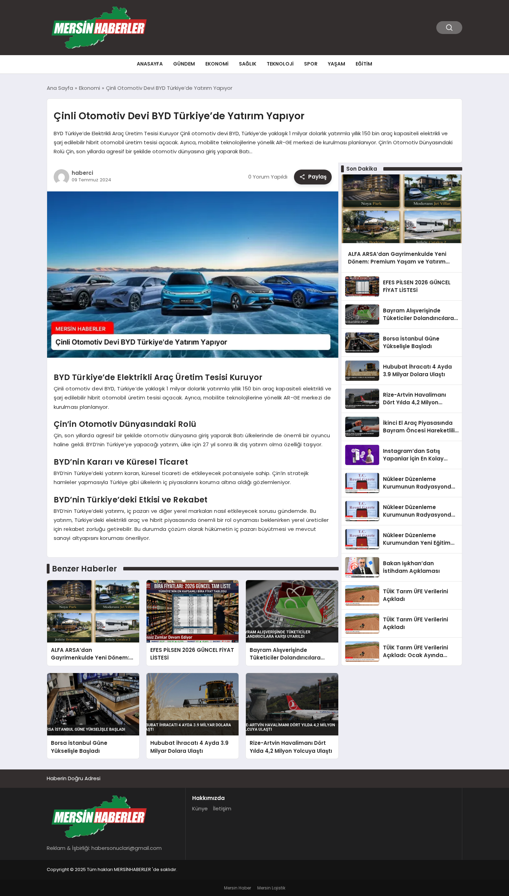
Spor (311, 63)
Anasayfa (150, 63)
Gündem (184, 63)
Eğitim (364, 63)
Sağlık (247, 63)
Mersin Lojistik (271, 888)
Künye (200, 808)
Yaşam (336, 63)
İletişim (222, 808)
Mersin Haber (237, 888)
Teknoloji (280, 63)
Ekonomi (217, 63)
